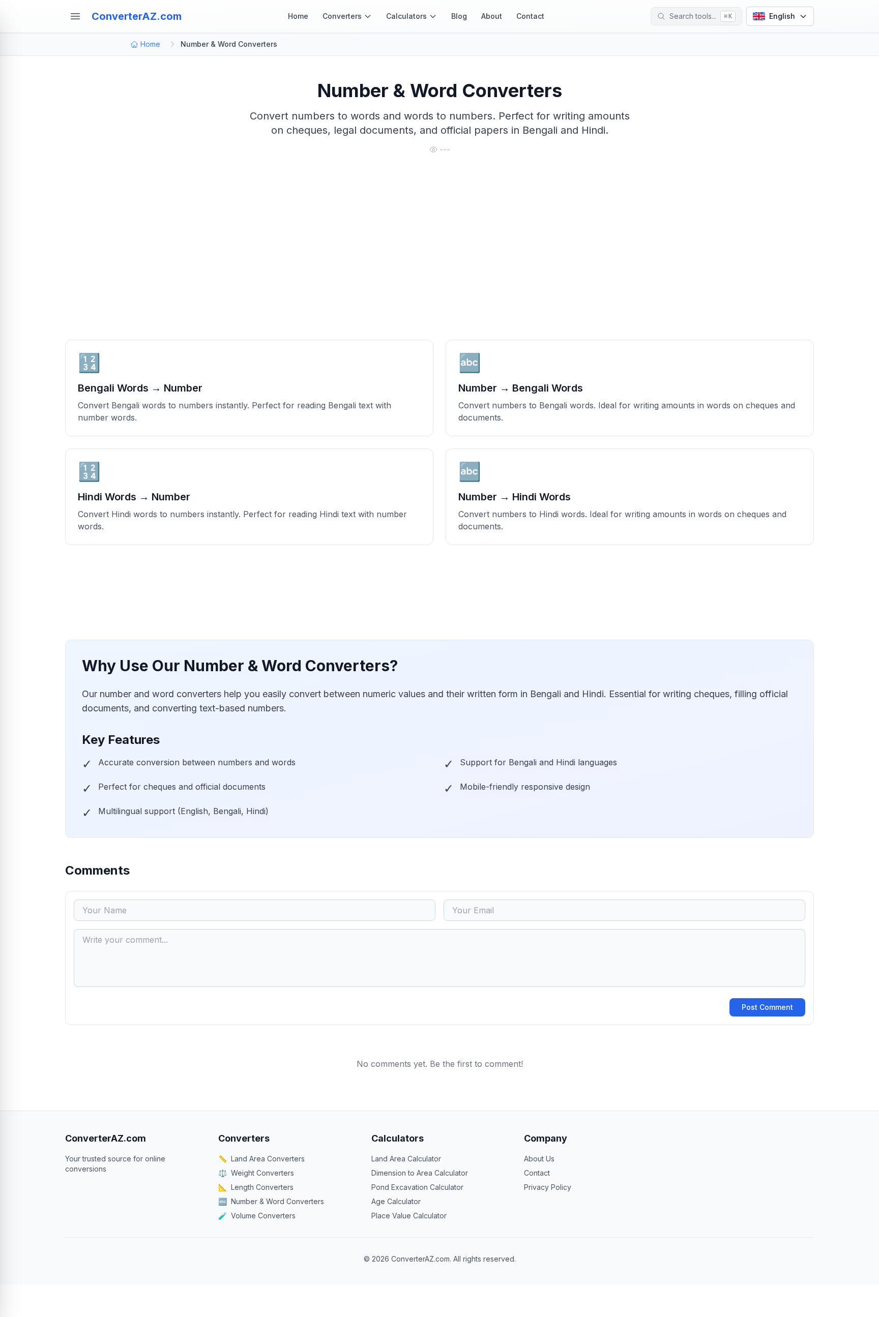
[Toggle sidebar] (75, 16)
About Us (539, 1158)
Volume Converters (257, 1215)
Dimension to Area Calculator (419, 1173)
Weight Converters (256, 1173)
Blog (459, 16)
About (491, 16)
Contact (530, 16)
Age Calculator (396, 1201)
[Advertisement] (370, 252)
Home (298, 16)
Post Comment (767, 1007)
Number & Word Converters (271, 1201)
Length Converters (256, 1187)
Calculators (406, 16)
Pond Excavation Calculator (417, 1187)
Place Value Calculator (409, 1215)
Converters (342, 16)
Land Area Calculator (406, 1158)
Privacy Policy (547, 1187)
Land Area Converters (261, 1158)
